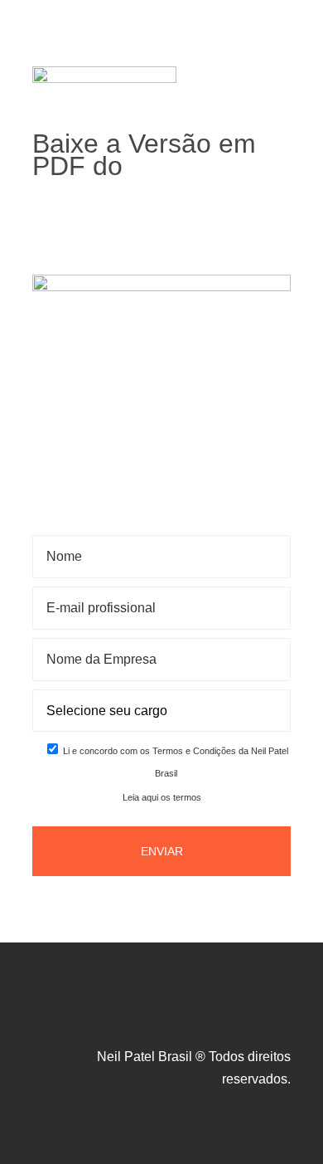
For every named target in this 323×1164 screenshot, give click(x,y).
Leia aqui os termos (162, 797)
